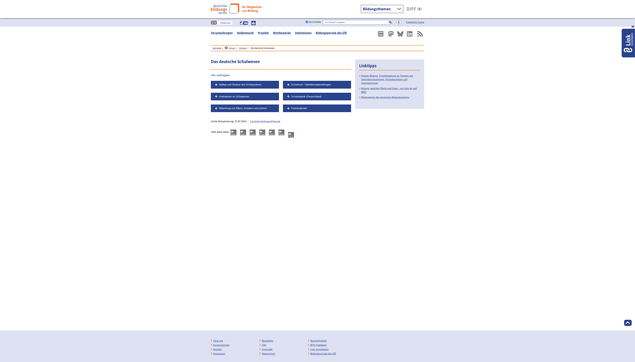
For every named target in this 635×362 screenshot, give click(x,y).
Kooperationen (221, 345)
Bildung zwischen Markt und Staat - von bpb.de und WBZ (389, 90)
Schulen (243, 48)
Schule (232, 48)
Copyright (267, 349)
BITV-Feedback (318, 345)
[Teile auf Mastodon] (233, 132)
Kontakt (217, 349)
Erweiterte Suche (415, 22)
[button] (628, 323)
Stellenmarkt (245, 33)
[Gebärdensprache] (244, 23)
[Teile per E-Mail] (281, 132)
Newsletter (268, 340)
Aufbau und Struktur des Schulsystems (240, 84)
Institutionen (303, 33)
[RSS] (420, 34)
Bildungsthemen (377, 9)
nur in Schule (315, 22)
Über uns (218, 340)
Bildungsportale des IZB (331, 33)
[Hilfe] (399, 22)
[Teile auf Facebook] (243, 132)
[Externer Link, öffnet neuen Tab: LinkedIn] (409, 34)
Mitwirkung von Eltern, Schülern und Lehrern (243, 108)
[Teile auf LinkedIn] (272, 132)
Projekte (263, 33)
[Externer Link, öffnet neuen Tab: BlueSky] (400, 34)
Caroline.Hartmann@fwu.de (265, 121)
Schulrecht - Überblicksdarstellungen (311, 84)
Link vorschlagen (319, 349)
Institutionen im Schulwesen (234, 96)
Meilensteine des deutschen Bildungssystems (385, 97)
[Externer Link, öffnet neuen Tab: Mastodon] (391, 34)
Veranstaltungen (222, 33)
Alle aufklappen (220, 75)
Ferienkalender (299, 108)
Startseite (216, 48)
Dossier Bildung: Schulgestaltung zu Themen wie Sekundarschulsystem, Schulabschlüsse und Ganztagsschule (387, 79)
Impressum (219, 353)
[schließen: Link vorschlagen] (633, 27)
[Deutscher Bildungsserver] (236, 8)
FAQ (264, 345)
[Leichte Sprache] (253, 23)
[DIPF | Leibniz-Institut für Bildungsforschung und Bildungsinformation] (414, 9)
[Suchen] (390, 22)
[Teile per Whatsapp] (262, 132)
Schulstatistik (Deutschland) (306, 96)
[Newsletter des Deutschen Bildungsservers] (380, 34)
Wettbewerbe (282, 33)
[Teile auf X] (253, 132)
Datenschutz (268, 353)
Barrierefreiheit (318, 340)
